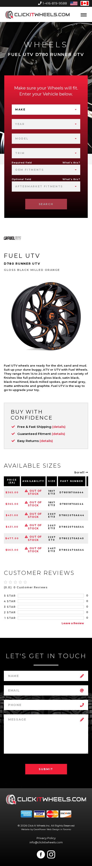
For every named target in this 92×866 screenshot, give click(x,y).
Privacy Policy (46, 838)
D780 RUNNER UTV (22, 264)
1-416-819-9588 (55, 3)
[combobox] (46, 109)
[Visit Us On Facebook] (41, 854)
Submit (46, 769)
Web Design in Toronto (59, 829)
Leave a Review (73, 623)
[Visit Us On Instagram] (51, 854)
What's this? (71, 162)
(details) (58, 427)
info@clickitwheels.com (46, 842)
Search (46, 204)
